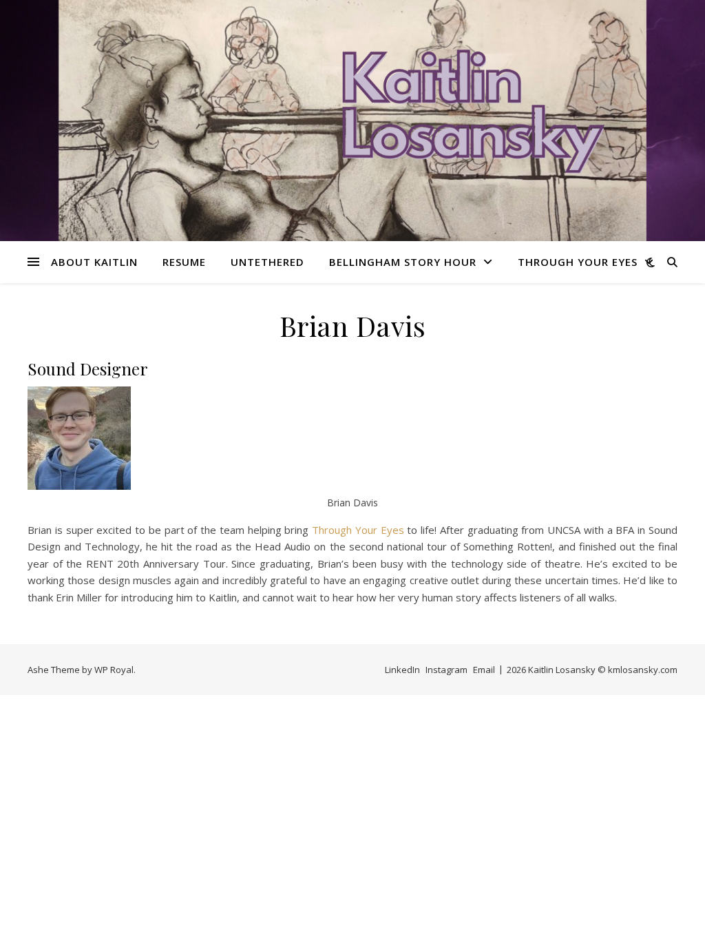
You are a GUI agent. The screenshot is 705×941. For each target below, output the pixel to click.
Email (484, 669)
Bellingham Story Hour (402, 262)
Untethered (267, 262)
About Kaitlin (94, 262)
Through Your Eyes (578, 262)
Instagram (446, 669)
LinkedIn (402, 669)
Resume (184, 262)
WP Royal (114, 669)
